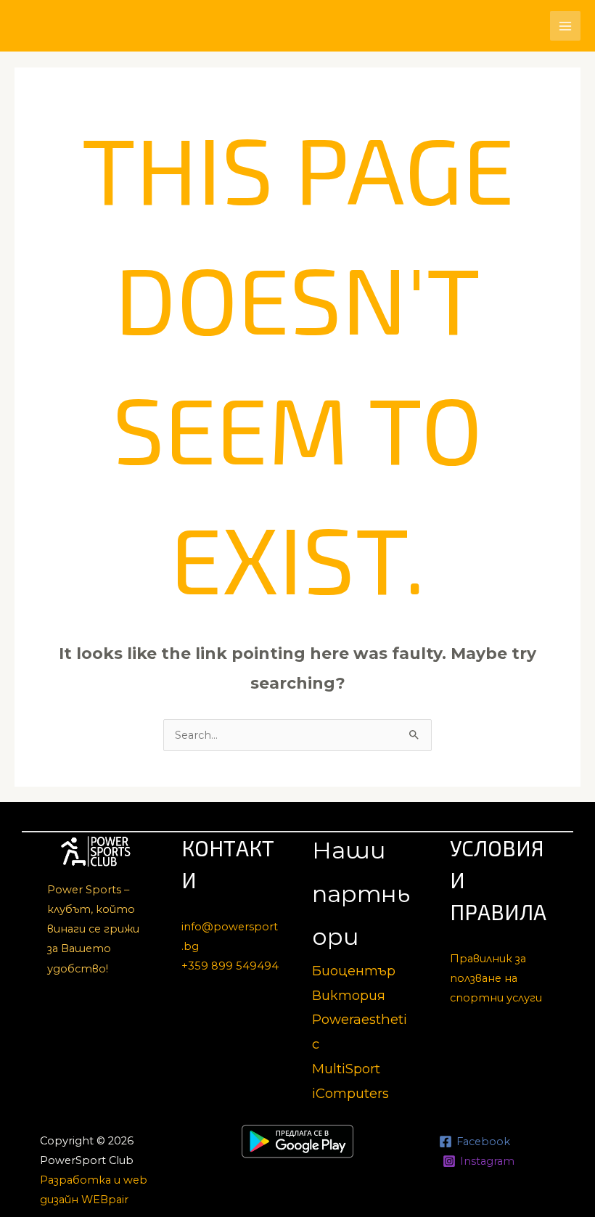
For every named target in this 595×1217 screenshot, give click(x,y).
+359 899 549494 (230, 965)
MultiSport (346, 1068)
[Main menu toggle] (565, 26)
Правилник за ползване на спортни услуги (496, 978)
